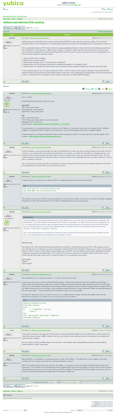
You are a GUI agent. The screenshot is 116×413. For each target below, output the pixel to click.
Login (6, 9)
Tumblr (103, 88)
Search (111, 9)
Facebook (88, 88)
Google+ (110, 88)
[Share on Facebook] (83, 89)
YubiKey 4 (20, 18)
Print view (6, 31)
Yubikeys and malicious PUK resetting (23, 22)
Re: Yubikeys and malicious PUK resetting (40, 93)
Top (4, 81)
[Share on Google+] (106, 89)
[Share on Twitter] (92, 89)
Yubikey (13, 18)
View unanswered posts (9, 16)
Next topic (109, 31)
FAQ (104, 9)
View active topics (22, 16)
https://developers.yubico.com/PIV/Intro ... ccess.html (51, 124)
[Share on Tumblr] (99, 89)
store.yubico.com (75, 5)
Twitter (95, 88)
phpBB (52, 412)
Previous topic (102, 31)
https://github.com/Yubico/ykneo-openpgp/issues (45, 136)
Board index (6, 18)
